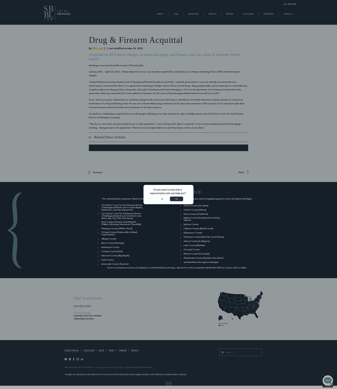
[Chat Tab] (168, 194)
